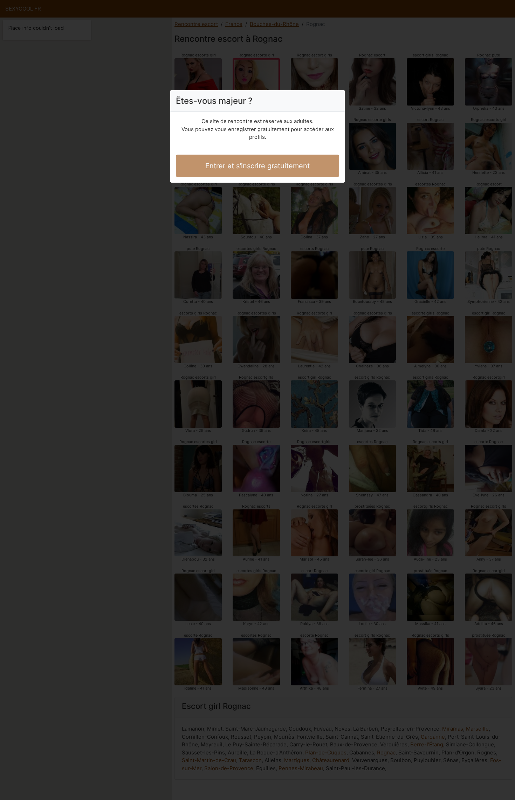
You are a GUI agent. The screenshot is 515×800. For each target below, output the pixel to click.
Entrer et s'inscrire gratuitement (257, 166)
